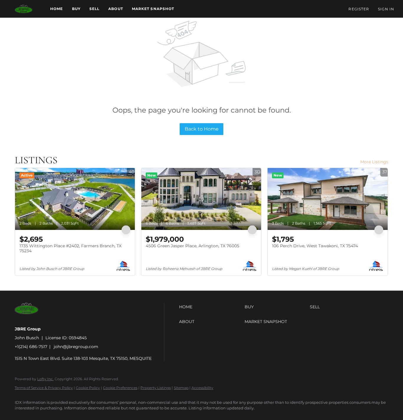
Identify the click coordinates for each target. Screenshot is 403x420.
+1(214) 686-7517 (31, 346)
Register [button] (358, 9)
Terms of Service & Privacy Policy (44, 388)
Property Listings (155, 388)
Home (56, 8)
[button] (23, 8)
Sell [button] (94, 8)
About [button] (115, 8)
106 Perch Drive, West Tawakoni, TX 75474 (315, 245)
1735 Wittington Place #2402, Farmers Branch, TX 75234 (70, 248)
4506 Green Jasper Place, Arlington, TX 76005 (192, 245)
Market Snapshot (153, 8)
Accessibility (202, 388)
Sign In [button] (386, 9)
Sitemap (181, 388)
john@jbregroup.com (76, 346)
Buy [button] (76, 8)
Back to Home (202, 129)
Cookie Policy (88, 388)
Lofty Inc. (45, 379)
